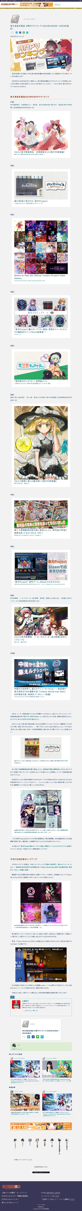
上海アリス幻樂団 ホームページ (15, 0)
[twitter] (17, 33)
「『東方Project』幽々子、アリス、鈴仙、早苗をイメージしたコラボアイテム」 (43, 846)
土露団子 (25, 1001)
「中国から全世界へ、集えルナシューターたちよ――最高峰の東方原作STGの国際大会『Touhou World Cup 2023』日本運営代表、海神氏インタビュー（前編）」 (41, 867)
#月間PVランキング (17, 1049)
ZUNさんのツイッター (40, 0)
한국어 (25, 1160)
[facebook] (20, 33)
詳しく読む (79, 8)
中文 (58, 4)
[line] (24, 33)
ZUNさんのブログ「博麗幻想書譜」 (28, 0)
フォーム (59, 729)
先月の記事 (14, 73)
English (58, 5)
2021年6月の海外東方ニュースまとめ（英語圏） (27, 927)
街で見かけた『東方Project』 (30, 716)
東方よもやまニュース (49, 0)
